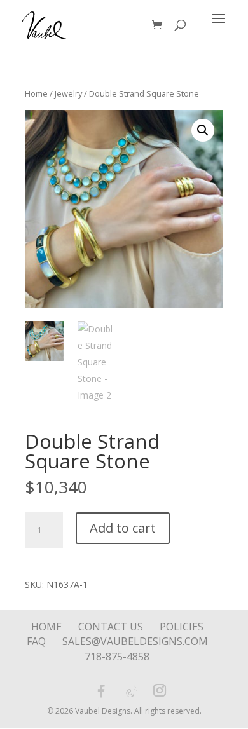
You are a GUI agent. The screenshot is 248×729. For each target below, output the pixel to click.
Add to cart (123, 527)
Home (36, 93)
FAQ (36, 641)
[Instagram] (159, 691)
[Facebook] (101, 691)
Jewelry (68, 93)
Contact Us (110, 627)
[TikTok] (131, 691)
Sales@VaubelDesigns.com (135, 641)
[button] (202, 130)
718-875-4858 (117, 657)
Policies (181, 627)
